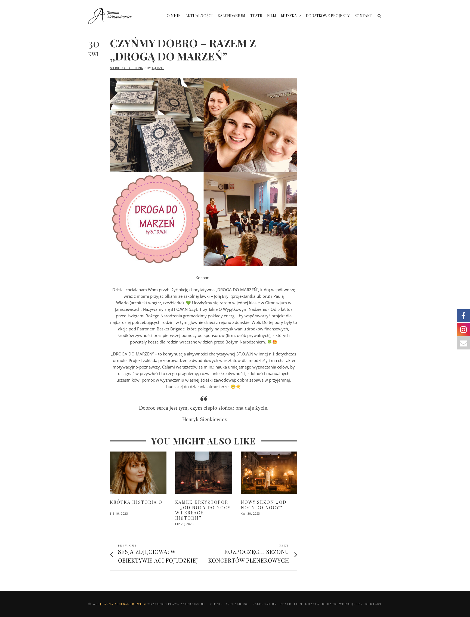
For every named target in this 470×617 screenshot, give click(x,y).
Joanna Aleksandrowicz (123, 604)
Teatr (256, 15)
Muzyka (289, 15)
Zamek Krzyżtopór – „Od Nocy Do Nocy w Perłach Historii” (202, 510)
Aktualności (199, 15)
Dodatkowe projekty (328, 15)
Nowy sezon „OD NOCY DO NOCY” (263, 504)
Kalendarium (231, 15)
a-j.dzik (158, 68)
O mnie (174, 15)
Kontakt (363, 15)
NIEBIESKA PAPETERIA (126, 68)
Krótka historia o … (136, 504)
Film (271, 15)
